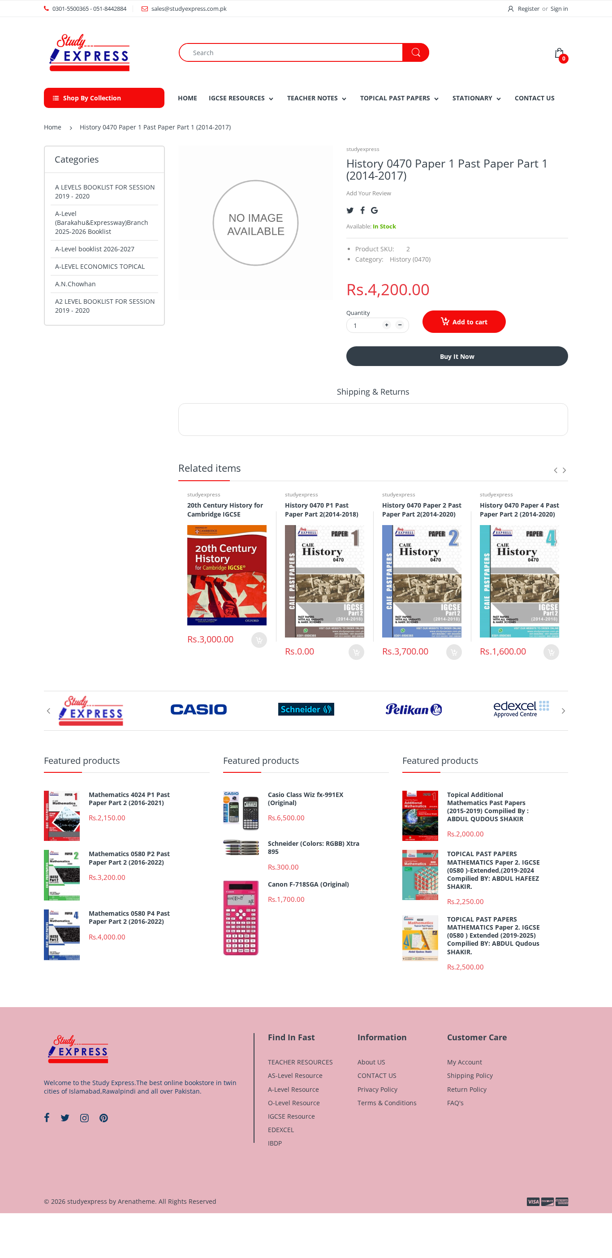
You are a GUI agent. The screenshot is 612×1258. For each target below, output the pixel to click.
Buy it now (457, 356)
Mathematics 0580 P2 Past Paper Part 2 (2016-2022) (129, 858)
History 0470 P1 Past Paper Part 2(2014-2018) (321, 509)
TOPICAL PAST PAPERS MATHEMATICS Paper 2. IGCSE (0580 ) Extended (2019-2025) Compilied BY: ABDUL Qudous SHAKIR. (493, 935)
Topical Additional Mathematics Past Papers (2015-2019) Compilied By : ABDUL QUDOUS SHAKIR (488, 807)
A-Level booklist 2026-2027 (94, 249)
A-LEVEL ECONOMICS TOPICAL (100, 266)
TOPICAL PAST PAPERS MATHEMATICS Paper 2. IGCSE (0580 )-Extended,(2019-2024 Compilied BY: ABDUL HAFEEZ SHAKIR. (493, 870)
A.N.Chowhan (75, 284)
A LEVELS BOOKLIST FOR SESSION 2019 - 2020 (105, 191)
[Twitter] (350, 210)
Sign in (559, 8)
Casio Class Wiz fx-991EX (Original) (305, 799)
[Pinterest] (103, 1118)
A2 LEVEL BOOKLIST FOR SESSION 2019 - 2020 (105, 305)
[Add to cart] (259, 640)
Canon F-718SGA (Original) (308, 884)
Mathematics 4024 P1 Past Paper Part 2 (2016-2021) (129, 799)
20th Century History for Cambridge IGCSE (225, 509)
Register (529, 8)
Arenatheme (136, 1201)
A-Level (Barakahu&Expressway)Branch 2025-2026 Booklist (101, 222)
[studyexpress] (89, 51)
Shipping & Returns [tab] (373, 391)
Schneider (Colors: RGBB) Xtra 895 (313, 848)
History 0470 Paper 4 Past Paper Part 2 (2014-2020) (519, 509)
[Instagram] (84, 1118)
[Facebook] (362, 210)
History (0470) (410, 259)
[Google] (374, 210)
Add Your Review (368, 193)
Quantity (358, 313)
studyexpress (362, 149)
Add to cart (470, 322)
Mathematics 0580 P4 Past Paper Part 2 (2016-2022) (129, 917)
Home (52, 127)
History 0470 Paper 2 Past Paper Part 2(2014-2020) (421, 509)
